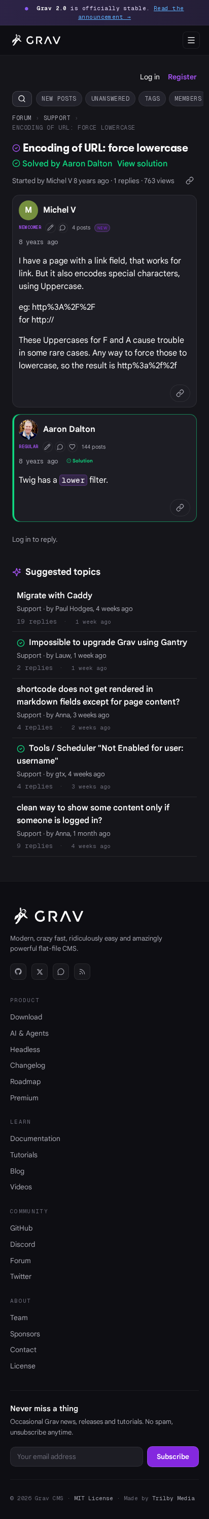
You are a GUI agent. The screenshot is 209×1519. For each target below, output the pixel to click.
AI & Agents (29, 1033)
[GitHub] (18, 971)
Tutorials (24, 1154)
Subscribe (173, 1456)
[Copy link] (189, 180)
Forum (21, 118)
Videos (21, 1186)
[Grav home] (34, 40)
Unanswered (110, 98)
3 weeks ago (91, 786)
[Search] (22, 99)
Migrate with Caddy (54, 596)
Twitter (20, 1276)
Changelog (27, 1065)
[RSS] (82, 971)
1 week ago (93, 621)
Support (57, 118)
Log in (150, 76)
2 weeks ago (91, 727)
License (23, 1365)
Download (26, 1016)
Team (19, 1317)
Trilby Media (173, 1498)
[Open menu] (191, 40)
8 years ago (38, 242)
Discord (22, 1244)
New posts (59, 98)
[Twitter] (39, 971)
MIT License (93, 1498)
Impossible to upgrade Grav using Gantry (108, 642)
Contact (23, 1349)
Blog (17, 1171)
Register (182, 76)
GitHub (21, 1228)
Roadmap (25, 1081)
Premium (24, 1097)
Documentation (35, 1138)
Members (188, 98)
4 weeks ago (91, 846)
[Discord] (61, 971)
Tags (152, 98)
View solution (142, 164)
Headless (25, 1049)
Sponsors (25, 1333)
